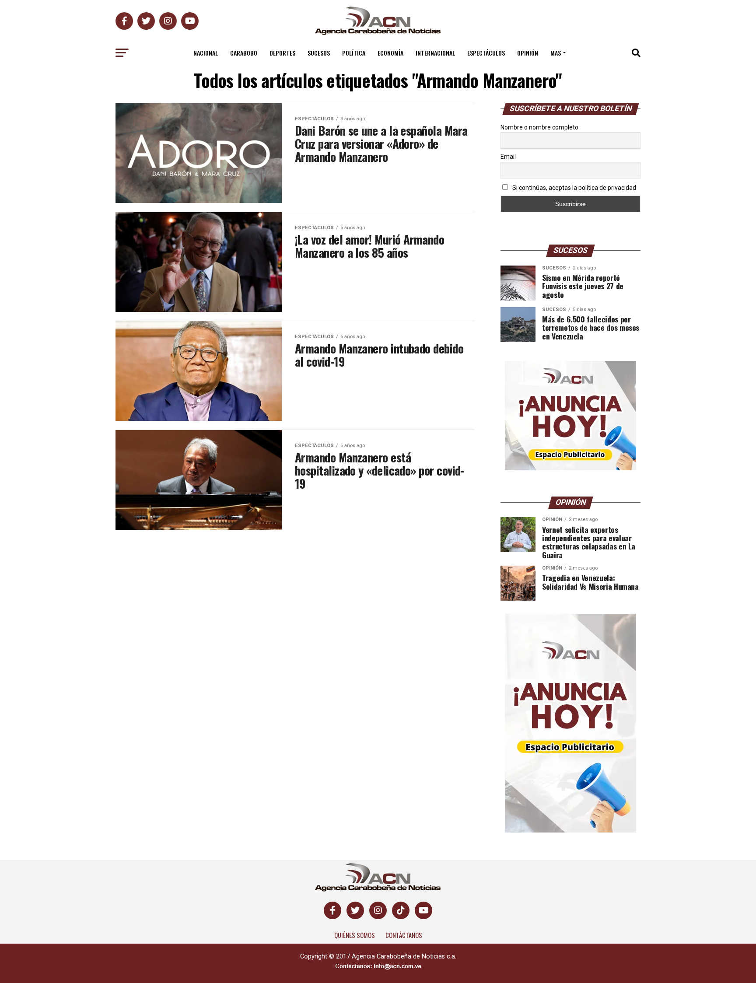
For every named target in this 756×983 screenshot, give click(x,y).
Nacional (205, 52)
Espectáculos (486, 52)
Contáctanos (403, 935)
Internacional (435, 52)
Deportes (282, 52)
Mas (555, 52)
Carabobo (243, 52)
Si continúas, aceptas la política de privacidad (573, 187)
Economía (390, 52)
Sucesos (319, 52)
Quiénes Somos (354, 935)
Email (508, 156)
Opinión (527, 52)
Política (353, 52)
